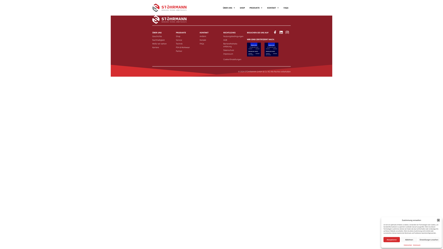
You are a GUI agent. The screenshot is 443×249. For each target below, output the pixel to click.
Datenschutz (408, 245)
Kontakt (271, 8)
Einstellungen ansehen (429, 240)
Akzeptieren (392, 240)
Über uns (227, 8)
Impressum (416, 245)
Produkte (255, 8)
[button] (438, 220)
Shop (242, 8)
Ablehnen (409, 240)
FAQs (286, 8)
